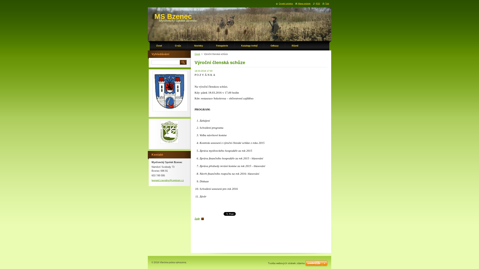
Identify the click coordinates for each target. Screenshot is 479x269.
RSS (318, 3)
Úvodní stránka (286, 3)
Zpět (197, 218)
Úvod (197, 54)
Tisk (327, 3)
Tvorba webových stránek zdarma (286, 263)
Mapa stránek (304, 3)
